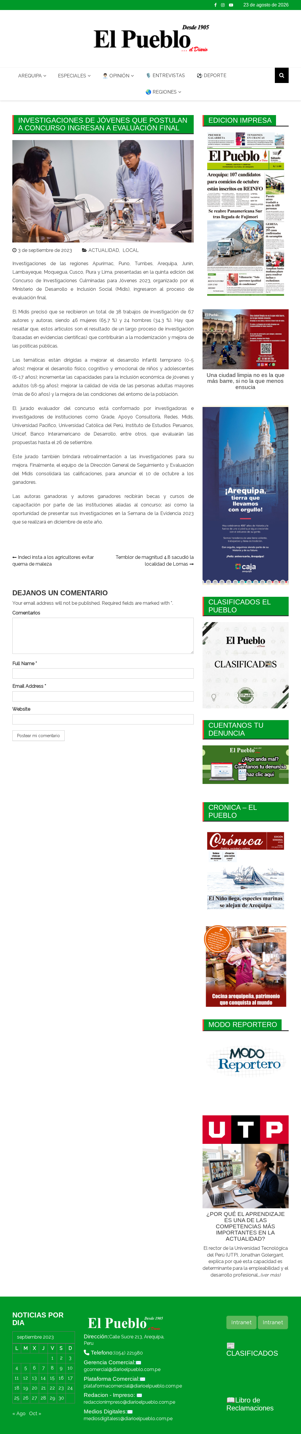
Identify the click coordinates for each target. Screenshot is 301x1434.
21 (43, 1388)
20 (34, 1388)
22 (52, 1388)
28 (43, 1398)
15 (52, 1378)
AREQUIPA (30, 76)
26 (26, 1398)
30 (61, 1398)
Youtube (231, 5)
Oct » (35, 1413)
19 (25, 1388)
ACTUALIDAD (103, 250)
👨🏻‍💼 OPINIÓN (115, 76)
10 (70, 1368)
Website (21, 709)
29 (52, 1398)
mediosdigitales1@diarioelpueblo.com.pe (128, 1418)
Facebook (215, 5)
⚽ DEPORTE (211, 75)
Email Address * (29, 686)
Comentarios (26, 613)
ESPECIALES (72, 76)
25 (16, 1398)
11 (17, 1378)
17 (70, 1378)
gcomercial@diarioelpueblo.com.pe (122, 1369)
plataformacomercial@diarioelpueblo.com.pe (133, 1386)
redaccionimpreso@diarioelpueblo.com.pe (129, 1402)
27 (34, 1398)
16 (61, 1378)
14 (43, 1378)
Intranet (241, 1322)
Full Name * (24, 663)
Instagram (223, 5)
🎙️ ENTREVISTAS (165, 75)
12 (25, 1378)
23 (61, 1388)
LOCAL (131, 250)
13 (34, 1378)
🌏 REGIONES (161, 92)
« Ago (19, 1413)
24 (70, 1388)
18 (16, 1388)
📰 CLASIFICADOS (252, 1349)
